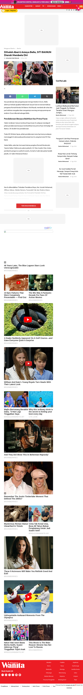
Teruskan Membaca (28, 206)
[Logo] (6, 6)
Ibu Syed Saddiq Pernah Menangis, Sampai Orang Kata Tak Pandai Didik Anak (67, 171)
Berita (19, 48)
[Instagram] (69, 10)
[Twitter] (71, 10)
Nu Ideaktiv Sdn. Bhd (70, 685)
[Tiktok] (74, 10)
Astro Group (69, 687)
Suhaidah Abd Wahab (12, 58)
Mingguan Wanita (9, 48)
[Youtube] (76, 10)
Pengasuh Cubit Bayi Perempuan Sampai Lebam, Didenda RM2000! (67, 141)
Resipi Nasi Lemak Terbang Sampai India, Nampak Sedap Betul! (67, 156)
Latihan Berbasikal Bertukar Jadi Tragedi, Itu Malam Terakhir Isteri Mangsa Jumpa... (67, 109)
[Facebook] (67, 10)
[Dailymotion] (20, 675)
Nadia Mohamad (61, 115)
